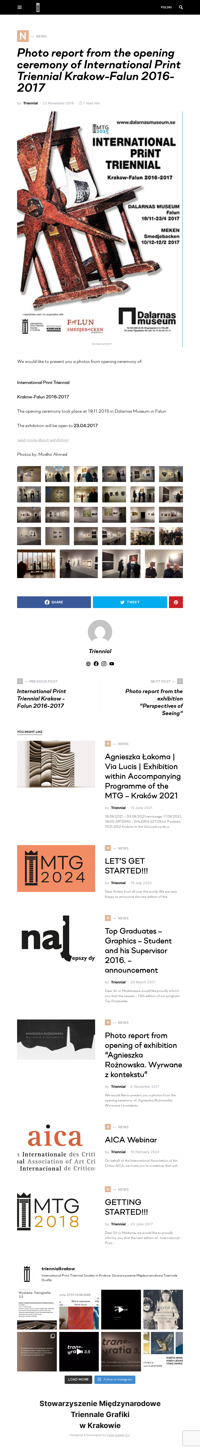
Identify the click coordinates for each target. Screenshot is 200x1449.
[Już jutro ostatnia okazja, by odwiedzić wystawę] (121, 1309)
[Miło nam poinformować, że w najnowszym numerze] (37, 1309)
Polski (166, 7)
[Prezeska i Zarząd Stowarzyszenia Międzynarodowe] (79, 1309)
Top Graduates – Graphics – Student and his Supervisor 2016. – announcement (138, 951)
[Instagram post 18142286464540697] (37, 1352)
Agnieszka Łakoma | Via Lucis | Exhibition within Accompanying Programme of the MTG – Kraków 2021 (143, 776)
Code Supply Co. (118, 1435)
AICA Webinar (131, 1140)
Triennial (30, 103)
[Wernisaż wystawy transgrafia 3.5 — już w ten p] (79, 1352)
